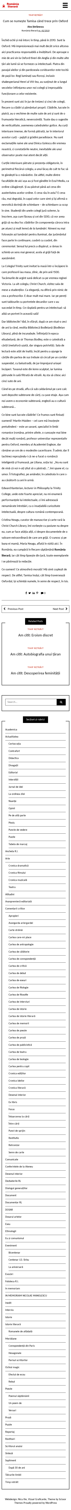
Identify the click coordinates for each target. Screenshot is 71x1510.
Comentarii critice (15, 908)
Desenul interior (17, 1095)
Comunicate (11, 1159)
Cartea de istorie (18, 1009)
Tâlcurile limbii (13, 1475)
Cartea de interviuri (19, 1002)
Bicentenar (14, 1253)
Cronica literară (17, 1088)
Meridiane (11, 1339)
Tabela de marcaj (18, 844)
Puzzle (12, 837)
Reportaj (10, 1432)
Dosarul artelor (13, 1217)
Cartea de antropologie (21, 944)
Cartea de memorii (19, 1023)
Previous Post (15, 609)
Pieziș (12, 823)
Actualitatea (11, 737)
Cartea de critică (18, 966)
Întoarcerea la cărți (19, 1116)
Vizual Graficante (37, 1499)
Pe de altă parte (17, 815)
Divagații (13, 765)
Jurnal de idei (16, 787)
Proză (8, 1417)
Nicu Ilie (22, 1499)
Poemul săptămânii (19, 1396)
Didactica (14, 758)
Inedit (8, 1303)
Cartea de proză (17, 1037)
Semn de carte (16, 1152)
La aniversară (16, 1267)
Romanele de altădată (20, 1331)
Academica (11, 729)
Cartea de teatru (17, 1052)
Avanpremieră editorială (18, 901)
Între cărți (14, 1124)
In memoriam (12, 1288)
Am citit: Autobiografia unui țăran (35, 654)
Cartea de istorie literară (22, 1016)
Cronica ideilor (16, 1081)
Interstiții (13, 779)
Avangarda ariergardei (21, 923)
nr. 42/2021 (44, 31)
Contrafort (14, 751)
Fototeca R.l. (12, 1281)
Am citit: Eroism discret (35, 635)
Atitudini (9, 894)
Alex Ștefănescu (35, 27)
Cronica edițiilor (17, 1073)
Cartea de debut (17, 973)
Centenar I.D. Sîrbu (19, 1260)
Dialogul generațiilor (16, 1188)
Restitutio (14, 1138)
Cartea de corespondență (22, 959)
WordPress (51, 1503)
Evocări (9, 1274)
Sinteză (9, 1453)
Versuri (12, 1410)
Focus (12, 1109)
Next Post (58, 609)
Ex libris (13, 1102)
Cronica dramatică (19, 866)
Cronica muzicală (18, 880)
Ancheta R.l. (11, 851)
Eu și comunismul (14, 1238)
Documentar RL (13, 1202)
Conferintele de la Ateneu (19, 1166)
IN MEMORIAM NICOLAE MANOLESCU (26, 1295)
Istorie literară (13, 1324)
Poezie (8, 1389)
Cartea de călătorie (19, 952)
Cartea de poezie (18, 1030)
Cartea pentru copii (19, 1066)
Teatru (12, 887)
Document (10, 1195)
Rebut (12, 1382)
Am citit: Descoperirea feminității (35, 673)
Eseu (7, 1224)
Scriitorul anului (13, 1446)
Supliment (10, 1460)
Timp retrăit (36, 15)
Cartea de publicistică (20, 1045)
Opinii (12, 808)
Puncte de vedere (18, 830)
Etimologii (10, 1231)
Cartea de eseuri (17, 980)
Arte (7, 858)
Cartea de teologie (19, 1059)
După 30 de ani (17, 1468)
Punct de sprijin (17, 1131)
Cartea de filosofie (18, 995)
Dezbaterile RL (13, 1181)
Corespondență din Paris (22, 1346)
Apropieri (14, 916)
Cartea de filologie (18, 987)
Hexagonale (15, 1353)
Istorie (8, 1317)
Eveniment (11, 1245)
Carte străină (16, 930)
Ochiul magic (12, 1367)
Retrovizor (14, 1145)
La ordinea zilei (17, 794)
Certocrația (15, 744)
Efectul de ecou (17, 1374)
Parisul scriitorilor (18, 1360)
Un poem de (15, 1403)
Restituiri (10, 1439)
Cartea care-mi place (20, 937)
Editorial (13, 772)
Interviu (9, 1310)
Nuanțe (12, 801)
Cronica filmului (17, 873)
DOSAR (9, 1210)
